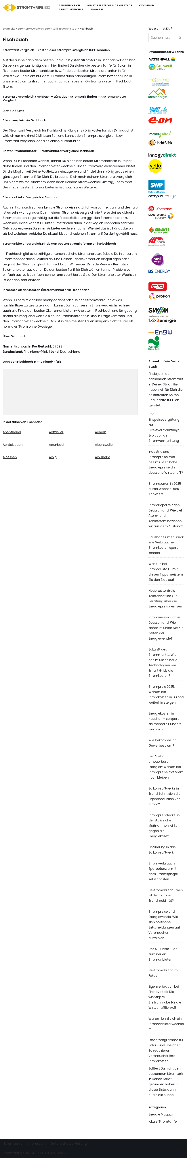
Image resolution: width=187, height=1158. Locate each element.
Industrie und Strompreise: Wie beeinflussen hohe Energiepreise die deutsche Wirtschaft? (165, 462)
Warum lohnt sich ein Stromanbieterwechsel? (166, 1023)
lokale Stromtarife (162, 1121)
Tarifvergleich (69, 5)
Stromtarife (12, 1143)
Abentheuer (12, 432)
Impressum (37, 1143)
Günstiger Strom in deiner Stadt (109, 5)
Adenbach (57, 445)
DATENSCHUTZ (56, 1153)
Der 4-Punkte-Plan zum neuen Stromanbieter (163, 954)
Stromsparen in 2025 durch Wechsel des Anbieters (164, 488)
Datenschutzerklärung (69, 1143)
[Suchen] (180, 37)
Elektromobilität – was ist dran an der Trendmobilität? (165, 895)
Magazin (97, 9)
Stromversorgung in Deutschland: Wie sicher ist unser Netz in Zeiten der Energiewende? (166, 628)
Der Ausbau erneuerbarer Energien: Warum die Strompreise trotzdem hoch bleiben (166, 767)
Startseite (9, 28)
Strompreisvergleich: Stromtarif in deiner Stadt (47, 28)
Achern (100, 432)
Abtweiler (56, 432)
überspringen (13, 110)
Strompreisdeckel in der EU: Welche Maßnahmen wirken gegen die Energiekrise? (164, 826)
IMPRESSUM (34, 1153)
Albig (53, 457)
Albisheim (102, 457)
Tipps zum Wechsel (71, 9)
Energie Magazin (161, 1114)
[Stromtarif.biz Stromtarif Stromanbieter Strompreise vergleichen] (28, 7)
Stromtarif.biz (13, 1153)
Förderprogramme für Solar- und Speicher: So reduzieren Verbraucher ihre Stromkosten (166, 1050)
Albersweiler (104, 445)
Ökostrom (146, 5)
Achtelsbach (13, 445)
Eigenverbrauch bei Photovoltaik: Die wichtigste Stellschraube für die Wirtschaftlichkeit (164, 997)
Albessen (10, 457)
